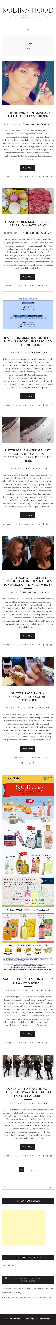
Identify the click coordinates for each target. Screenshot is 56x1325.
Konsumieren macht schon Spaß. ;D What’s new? (28, 223)
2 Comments (9, 177)
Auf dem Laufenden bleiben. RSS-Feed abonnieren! (29, 1279)
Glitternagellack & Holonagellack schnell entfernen (28, 697)
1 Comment (9, 286)
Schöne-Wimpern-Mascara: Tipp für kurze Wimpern (28, 114)
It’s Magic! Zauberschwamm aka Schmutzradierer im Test (27, 1297)
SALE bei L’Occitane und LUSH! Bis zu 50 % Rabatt (28, 980)
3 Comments (9, 1156)
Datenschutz (44, 1318)
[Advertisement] (23, 1228)
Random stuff (43, 352)
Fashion (44, 1103)
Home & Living (40, 468)
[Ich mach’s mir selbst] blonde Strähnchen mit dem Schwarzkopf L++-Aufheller (28, 581)
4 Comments (9, 405)
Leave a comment (17, 757)
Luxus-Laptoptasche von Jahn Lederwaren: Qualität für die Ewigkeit (28, 1092)
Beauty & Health (44, 124)
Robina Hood (27, 177)
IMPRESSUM (31, 1318)
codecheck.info (9, 1265)
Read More (27, 168)
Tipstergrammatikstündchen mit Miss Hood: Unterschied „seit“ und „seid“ (28, 341)
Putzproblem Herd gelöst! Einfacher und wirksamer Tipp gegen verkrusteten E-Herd (28, 455)
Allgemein (30, 124)
